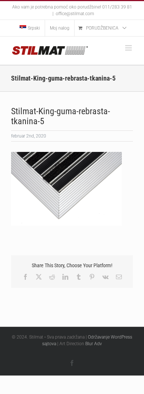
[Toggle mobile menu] (129, 48)
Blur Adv (93, 343)
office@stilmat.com (75, 13)
